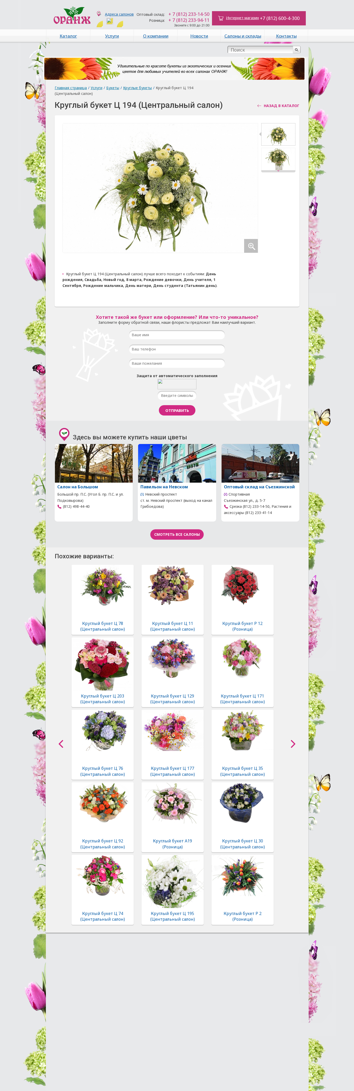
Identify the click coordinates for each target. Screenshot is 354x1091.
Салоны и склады (242, 36)
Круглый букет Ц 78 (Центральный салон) (102, 626)
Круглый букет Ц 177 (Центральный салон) (172, 771)
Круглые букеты (137, 87)
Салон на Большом (77, 487)
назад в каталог (281, 106)
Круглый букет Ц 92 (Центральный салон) (102, 843)
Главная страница (71, 87)
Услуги (112, 36)
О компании (155, 36)
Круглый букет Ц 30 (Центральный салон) (242, 843)
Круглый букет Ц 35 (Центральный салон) (242, 771)
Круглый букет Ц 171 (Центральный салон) (242, 699)
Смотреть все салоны (177, 534)
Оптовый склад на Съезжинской (259, 487)
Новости (199, 36)
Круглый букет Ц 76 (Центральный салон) (102, 771)
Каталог (68, 36)
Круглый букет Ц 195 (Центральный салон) (172, 916)
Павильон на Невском (164, 487)
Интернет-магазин (242, 17)
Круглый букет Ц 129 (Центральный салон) (172, 699)
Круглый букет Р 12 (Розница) (242, 626)
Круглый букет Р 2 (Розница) (242, 916)
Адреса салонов (119, 14)
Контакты (286, 36)
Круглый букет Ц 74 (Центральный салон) (102, 916)
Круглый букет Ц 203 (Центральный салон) (102, 699)
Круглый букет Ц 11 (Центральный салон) (172, 626)
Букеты (112, 87)
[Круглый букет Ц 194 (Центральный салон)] (278, 135)
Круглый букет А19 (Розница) (172, 843)
